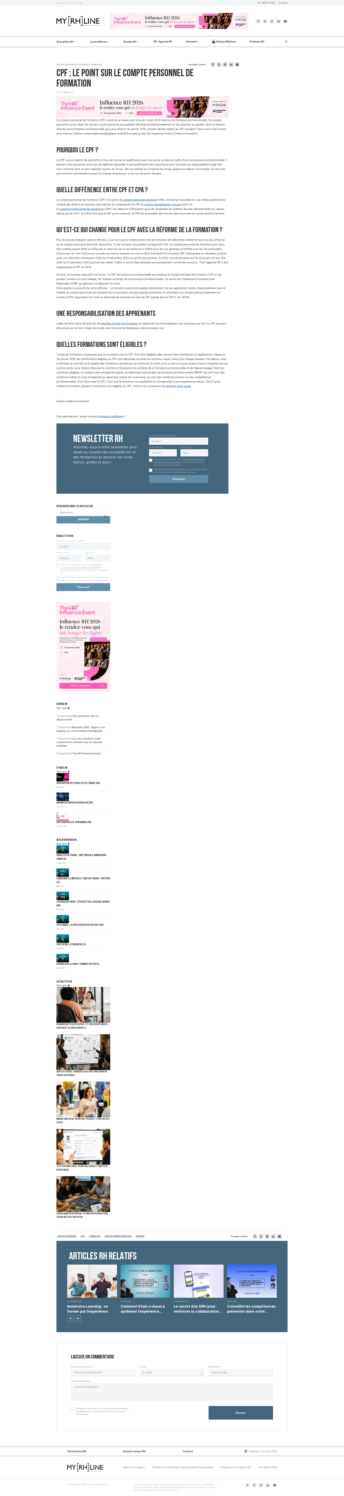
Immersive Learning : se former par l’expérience (88, 1309)
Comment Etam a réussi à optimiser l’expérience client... (143, 1309)
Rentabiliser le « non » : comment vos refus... (78, 964)
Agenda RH (165, 41)
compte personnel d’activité (139, 199)
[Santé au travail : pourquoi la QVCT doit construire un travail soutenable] (83, 1052)
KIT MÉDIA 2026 (266, 2)
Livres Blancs (98, 41)
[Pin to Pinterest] (225, 64)
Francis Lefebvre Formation (118, 1236)
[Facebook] (258, 21)
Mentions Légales (134, 1467)
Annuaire (192, 41)
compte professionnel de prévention (81, 208)
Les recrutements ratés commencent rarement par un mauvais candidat (79, 742)
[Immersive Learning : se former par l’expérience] (92, 1281)
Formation (95, 1236)
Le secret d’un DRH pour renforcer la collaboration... (197, 1309)
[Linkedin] (278, 21)
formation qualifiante (111, 416)
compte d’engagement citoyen (162, 204)
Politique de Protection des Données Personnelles (182, 1467)
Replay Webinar (226, 41)
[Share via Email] (237, 64)
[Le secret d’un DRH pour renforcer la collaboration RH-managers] (199, 1281)
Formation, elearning (90, 64)
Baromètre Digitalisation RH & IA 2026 (74, 803)
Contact (283, 2)
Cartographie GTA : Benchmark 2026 (73, 822)
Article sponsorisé (67, 64)
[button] (70, 1318)
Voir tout (62, 708)
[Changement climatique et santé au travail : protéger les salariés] (62, 872)
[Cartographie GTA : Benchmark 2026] (62, 816)
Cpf (82, 1236)
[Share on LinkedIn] (231, 64)
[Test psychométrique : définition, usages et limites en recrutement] (83, 1147)
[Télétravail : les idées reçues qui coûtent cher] (62, 919)
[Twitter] (265, 21)
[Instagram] (272, 21)
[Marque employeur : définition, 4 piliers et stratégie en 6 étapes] (83, 1099)
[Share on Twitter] (219, 64)
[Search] (286, 41)
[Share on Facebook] (213, 64)
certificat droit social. (178, 386)
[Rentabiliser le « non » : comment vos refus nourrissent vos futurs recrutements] (62, 958)
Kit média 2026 (268, 1467)
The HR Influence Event (86, 753)
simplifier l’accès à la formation (119, 323)
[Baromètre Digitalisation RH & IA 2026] (62, 797)
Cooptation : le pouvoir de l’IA (70, 944)
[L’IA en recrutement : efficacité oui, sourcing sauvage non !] (62, 896)
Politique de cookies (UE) (236, 1467)
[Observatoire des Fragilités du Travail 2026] (62, 777)
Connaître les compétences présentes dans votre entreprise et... (251, 1309)
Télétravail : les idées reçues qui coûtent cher (80, 925)
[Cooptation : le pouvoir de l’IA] (62, 938)
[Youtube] (285, 21)
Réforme (140, 1236)
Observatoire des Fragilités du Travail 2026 (78, 783)
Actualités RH (64, 41)
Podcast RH (257, 41)
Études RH (130, 41)
